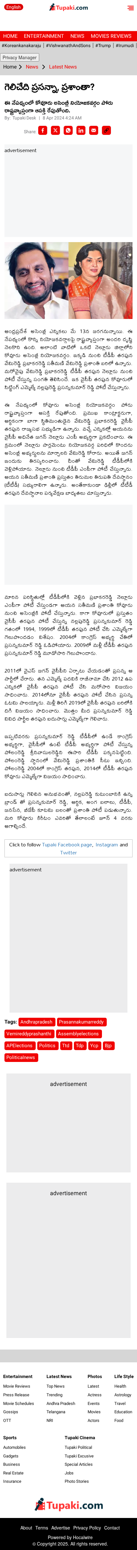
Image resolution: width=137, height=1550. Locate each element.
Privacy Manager (20, 57)
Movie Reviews (16, 1386)
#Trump (103, 45)
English (13, 7)
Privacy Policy (87, 1527)
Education (123, 1411)
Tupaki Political (78, 1447)
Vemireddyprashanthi (29, 1034)
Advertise (60, 1527)
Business (11, 1464)
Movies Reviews (111, 36)
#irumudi (125, 45)
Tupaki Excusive (79, 1456)
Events (94, 1403)
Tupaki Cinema (80, 1437)
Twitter (68, 852)
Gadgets (10, 1456)
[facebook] (42, 130)
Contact (112, 1527)
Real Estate (13, 1473)
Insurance (12, 1481)
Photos (95, 1376)
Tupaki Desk (24, 117)
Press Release (16, 1394)
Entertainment (44, 36)
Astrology (122, 1394)
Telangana (56, 1411)
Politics (48, 1045)
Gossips (10, 1411)
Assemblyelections (79, 1034)
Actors (93, 1420)
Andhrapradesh (37, 1022)
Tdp (80, 1045)
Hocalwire (83, 1537)
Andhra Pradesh (61, 1403)
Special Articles (79, 1464)
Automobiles (14, 1447)
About (26, 1527)
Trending (54, 1394)
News (77, 36)
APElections (20, 1045)
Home (10, 36)
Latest (93, 1386)
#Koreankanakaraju (21, 45)
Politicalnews (21, 1057)
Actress (95, 1394)
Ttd (66, 1045)
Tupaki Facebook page (67, 844)
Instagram (107, 844)
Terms (41, 1527)
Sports (10, 1437)
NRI (50, 1420)
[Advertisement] (52, 196)
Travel (120, 1403)
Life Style (124, 1376)
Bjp (109, 1045)
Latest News (59, 1376)
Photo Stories (77, 1481)
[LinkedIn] (81, 130)
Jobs (69, 1473)
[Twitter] (55, 130)
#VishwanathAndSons (68, 45)
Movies (94, 1411)
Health (120, 1386)
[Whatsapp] (68, 130)
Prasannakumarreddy (82, 1022)
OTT (7, 1420)
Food (118, 1420)
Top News (56, 1386)
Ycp (94, 1045)
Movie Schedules (18, 1403)
